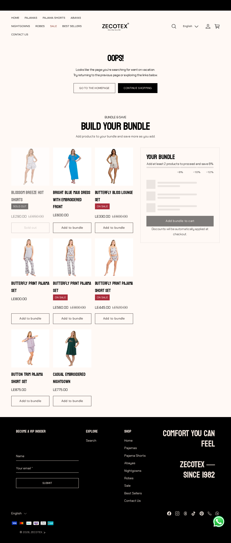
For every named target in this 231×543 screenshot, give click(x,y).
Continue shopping (138, 88)
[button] (217, 26)
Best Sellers (133, 493)
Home (128, 440)
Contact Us (132, 501)
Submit (47, 483)
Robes (129, 478)
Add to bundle (72, 228)
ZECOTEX (36, 532)
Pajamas (130, 448)
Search (91, 440)
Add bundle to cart (180, 221)
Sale (127, 486)
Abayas (129, 463)
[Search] (174, 26)
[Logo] (115, 26)
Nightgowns (132, 471)
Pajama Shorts (135, 456)
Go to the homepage (94, 88)
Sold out (30, 228)
